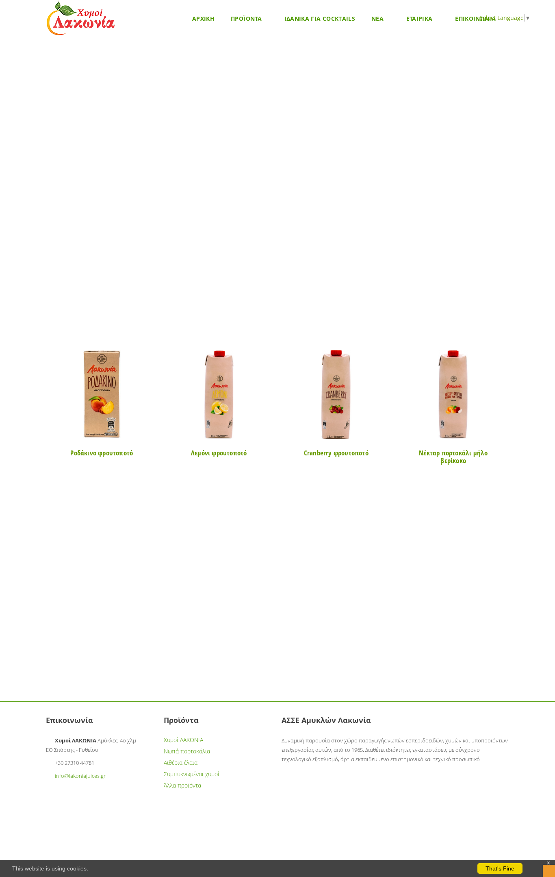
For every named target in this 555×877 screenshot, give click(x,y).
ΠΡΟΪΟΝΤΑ (247, 18)
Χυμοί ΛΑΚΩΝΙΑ (183, 740)
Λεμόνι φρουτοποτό (219, 452)
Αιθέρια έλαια (180, 762)
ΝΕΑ (378, 18)
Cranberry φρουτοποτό (336, 452)
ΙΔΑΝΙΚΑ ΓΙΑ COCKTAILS (319, 18)
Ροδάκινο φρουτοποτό (101, 452)
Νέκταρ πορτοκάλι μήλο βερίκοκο (453, 456)
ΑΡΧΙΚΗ (203, 18)
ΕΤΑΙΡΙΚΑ (420, 18)
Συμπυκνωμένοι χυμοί (191, 774)
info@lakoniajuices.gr (80, 775)
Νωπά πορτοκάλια (187, 751)
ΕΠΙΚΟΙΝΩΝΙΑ (475, 18)
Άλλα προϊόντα (182, 785)
